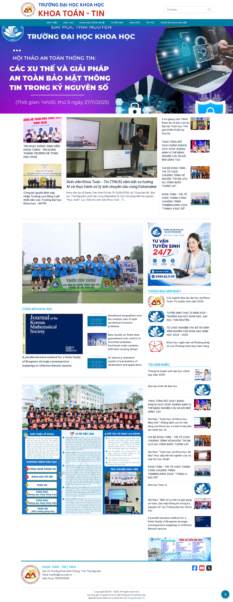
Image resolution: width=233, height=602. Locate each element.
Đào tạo (68, 22)
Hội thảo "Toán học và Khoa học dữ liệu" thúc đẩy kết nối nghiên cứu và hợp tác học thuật (169, 455)
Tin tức (150, 22)
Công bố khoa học (37, 309)
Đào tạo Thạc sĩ (157, 484)
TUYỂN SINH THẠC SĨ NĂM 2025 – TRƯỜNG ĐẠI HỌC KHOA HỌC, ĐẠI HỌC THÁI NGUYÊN (187, 316)
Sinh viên (134, 22)
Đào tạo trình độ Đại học (162, 386)
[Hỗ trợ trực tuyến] (225, 594)
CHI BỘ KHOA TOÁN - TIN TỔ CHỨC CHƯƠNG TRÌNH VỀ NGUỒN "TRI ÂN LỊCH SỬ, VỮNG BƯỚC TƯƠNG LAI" (169, 441)
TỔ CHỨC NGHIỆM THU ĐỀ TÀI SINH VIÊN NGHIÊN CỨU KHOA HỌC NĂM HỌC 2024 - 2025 (187, 331)
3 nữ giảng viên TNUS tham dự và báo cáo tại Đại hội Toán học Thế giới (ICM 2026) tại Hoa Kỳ (175, 126)
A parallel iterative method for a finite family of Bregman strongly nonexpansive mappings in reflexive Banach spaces (51, 361)
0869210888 (62, 578)
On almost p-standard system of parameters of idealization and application (125, 361)
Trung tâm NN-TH (136, 598)
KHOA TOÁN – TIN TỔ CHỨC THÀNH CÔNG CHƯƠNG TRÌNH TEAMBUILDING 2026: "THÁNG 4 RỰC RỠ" (175, 201)
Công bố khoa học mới (174, 22)
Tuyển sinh (116, 22)
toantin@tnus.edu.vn (60, 574)
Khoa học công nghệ (91, 22)
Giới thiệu (51, 22)
